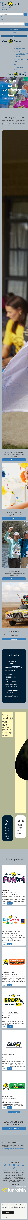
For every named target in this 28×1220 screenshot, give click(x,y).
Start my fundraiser (8, 98)
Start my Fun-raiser (14, 1128)
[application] (14, 1211)
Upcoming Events (7, 101)
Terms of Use (21, 1170)
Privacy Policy (13, 1170)
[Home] (14, 4)
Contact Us (5, 1170)
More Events (14, 1112)
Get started (14, 460)
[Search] (25, 14)
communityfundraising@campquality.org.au (13, 1148)
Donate (14, 9)
